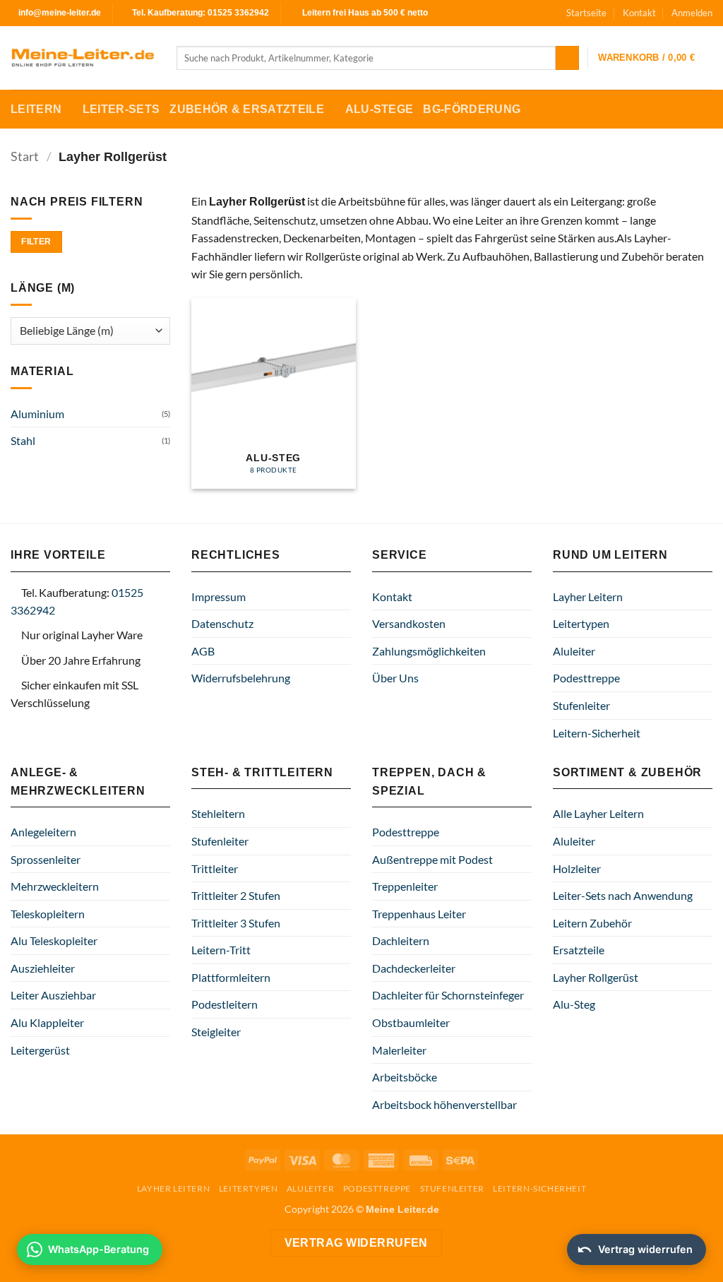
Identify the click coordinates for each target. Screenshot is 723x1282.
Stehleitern (218, 813)
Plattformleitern (230, 977)
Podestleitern (224, 1004)
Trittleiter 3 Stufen (235, 923)
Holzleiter (577, 868)
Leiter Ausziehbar (53, 995)
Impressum (218, 596)
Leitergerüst (40, 1050)
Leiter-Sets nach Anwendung (623, 895)
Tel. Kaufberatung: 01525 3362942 (200, 13)
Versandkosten (409, 623)
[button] (691, 12)
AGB (203, 651)
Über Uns (395, 677)
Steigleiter (216, 1031)
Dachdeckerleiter (413, 968)
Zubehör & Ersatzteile (246, 109)
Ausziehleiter (43, 968)
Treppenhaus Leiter (419, 913)
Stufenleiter (581, 705)
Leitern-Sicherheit (596, 733)
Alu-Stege (379, 109)
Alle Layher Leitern (598, 813)
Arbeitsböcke (404, 1077)
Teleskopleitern (48, 913)
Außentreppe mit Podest (432, 859)
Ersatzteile (578, 949)
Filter (36, 242)
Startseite (586, 12)
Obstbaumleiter (411, 1022)
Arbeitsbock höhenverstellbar (444, 1104)
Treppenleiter (405, 886)
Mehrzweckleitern (55, 886)
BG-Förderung (471, 109)
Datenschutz (222, 623)
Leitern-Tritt (221, 949)
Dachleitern (400, 940)
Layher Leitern (588, 596)
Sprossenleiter (45, 859)
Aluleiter (574, 651)
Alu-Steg (574, 1004)
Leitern (36, 109)
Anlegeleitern (43, 831)
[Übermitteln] (567, 58)
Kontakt (639, 12)
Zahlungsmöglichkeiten (429, 651)
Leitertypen (581, 623)
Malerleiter (399, 1050)
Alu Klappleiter (47, 1022)
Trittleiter (214, 868)
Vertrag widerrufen (356, 1243)
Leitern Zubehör (592, 923)
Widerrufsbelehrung (240, 677)
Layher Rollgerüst (595, 977)
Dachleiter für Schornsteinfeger (448, 995)
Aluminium (37, 413)
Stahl (23, 440)
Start (25, 156)
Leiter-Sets (121, 109)
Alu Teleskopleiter (54, 940)
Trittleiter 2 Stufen (235, 895)
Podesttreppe (586, 677)
